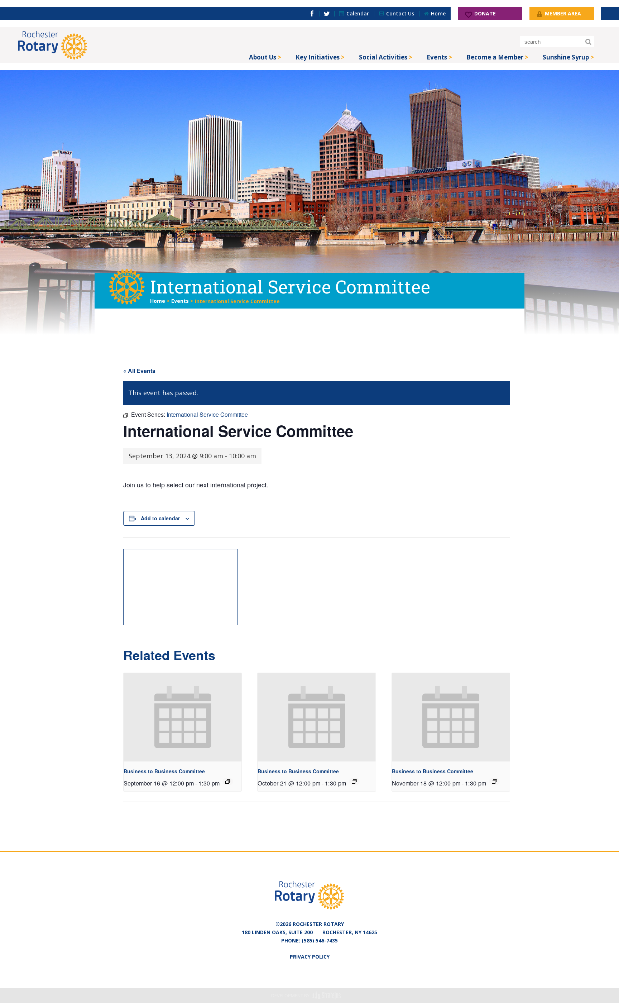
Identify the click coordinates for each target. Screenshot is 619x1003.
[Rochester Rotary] (52, 45)
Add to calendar (160, 518)
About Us (262, 57)
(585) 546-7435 (320, 940)
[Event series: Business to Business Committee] (227, 781)
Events (437, 57)
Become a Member (494, 57)
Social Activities (383, 57)
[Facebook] (312, 13)
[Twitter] (327, 13)
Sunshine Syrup (566, 57)
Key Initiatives (318, 57)
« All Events (139, 371)
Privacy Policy (310, 956)
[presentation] (182, 717)
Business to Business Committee (164, 771)
